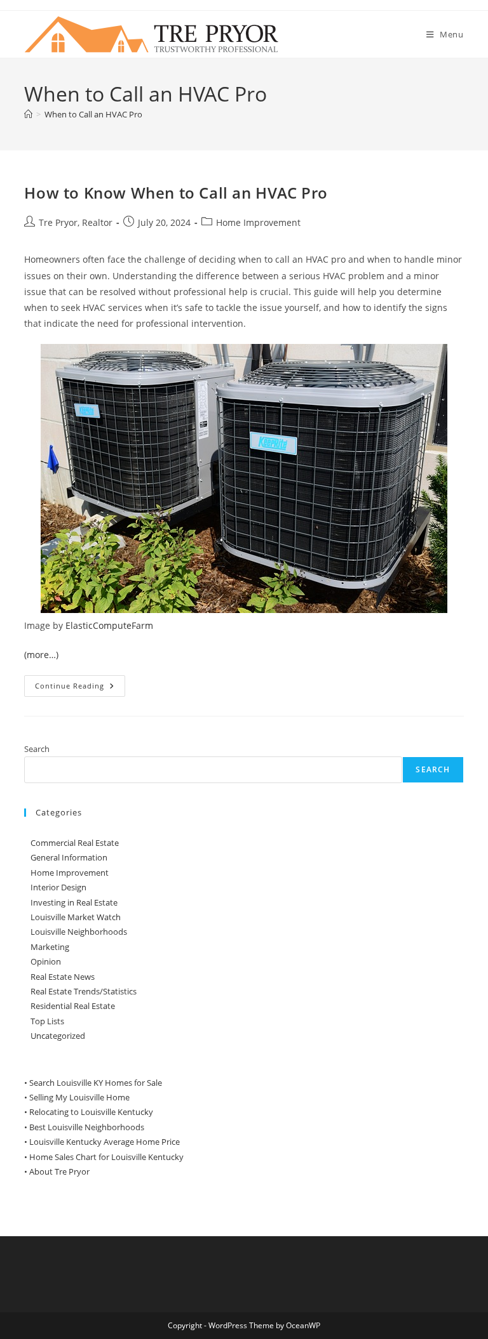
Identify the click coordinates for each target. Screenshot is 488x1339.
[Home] (28, 114)
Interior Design (58, 887)
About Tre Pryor (59, 1171)
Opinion (45, 961)
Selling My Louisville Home (79, 1097)
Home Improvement (258, 222)
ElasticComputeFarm (109, 625)
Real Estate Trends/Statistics (83, 991)
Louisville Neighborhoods (78, 931)
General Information (68, 857)
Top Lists (47, 1021)
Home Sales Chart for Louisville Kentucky (106, 1157)
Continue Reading (80, 688)
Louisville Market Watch (75, 917)
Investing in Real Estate (74, 902)
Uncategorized (57, 1035)
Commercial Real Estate (74, 842)
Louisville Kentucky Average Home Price (104, 1141)
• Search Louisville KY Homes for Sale (93, 1082)
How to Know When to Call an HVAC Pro (176, 192)
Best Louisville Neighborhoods (86, 1127)
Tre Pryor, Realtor (75, 222)
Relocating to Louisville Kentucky (91, 1112)
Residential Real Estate (72, 1006)
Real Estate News (62, 976)
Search (37, 749)
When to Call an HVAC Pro (93, 114)
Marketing (49, 947)
